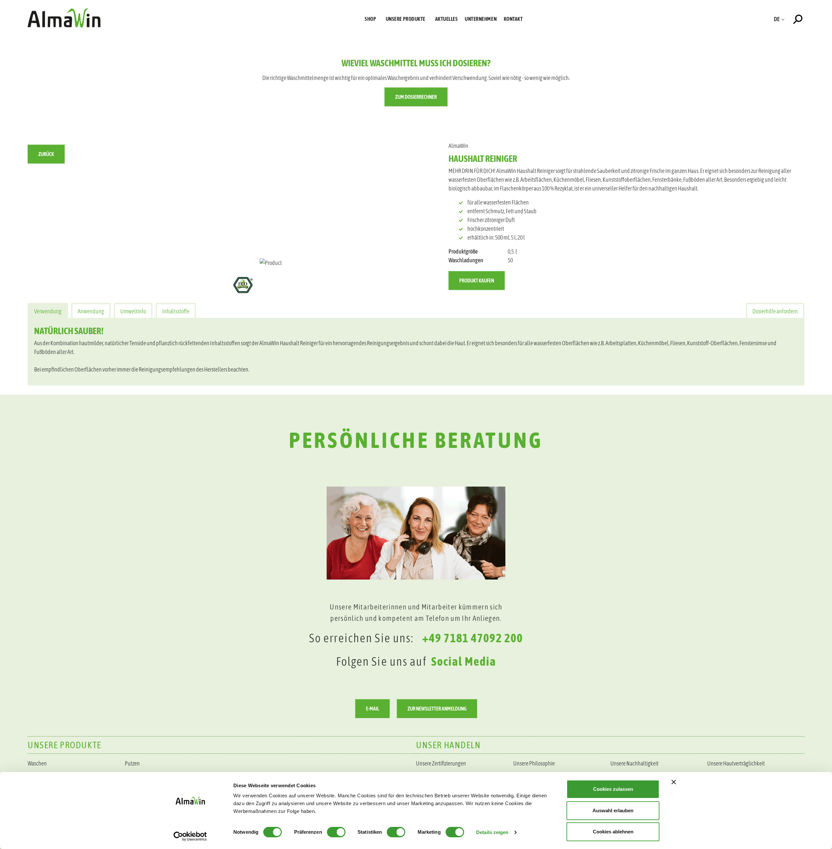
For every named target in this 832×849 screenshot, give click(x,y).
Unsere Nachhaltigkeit (634, 763)
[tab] (48, 310)
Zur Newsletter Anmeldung (437, 709)
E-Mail (372, 709)
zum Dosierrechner (416, 97)
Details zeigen (492, 832)
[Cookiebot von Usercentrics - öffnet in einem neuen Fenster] (190, 836)
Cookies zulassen (613, 789)
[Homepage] (64, 17)
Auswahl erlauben (612, 810)
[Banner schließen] (673, 782)
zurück (46, 154)
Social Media (463, 661)
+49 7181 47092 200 (472, 638)
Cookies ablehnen (613, 831)
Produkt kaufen (476, 280)
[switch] (336, 832)
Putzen (132, 763)
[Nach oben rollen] (817, 670)
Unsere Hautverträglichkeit (736, 763)
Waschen (37, 763)
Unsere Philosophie (534, 763)
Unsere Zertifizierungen (441, 763)
